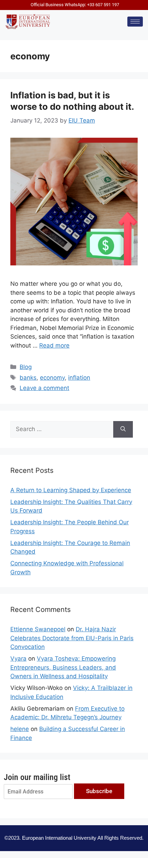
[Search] (123, 429)
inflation (79, 377)
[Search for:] (61, 429)
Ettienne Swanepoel (37, 629)
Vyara (18, 658)
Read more (54, 345)
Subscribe (99, 791)
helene (19, 728)
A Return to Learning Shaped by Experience (70, 490)
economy (52, 377)
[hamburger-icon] (135, 22)
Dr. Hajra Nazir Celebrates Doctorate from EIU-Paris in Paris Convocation (72, 638)
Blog (26, 366)
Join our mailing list (37, 777)
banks (28, 377)
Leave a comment (44, 387)
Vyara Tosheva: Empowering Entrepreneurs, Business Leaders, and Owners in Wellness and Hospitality (63, 667)
